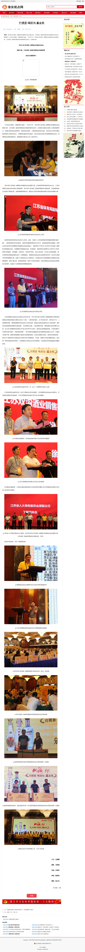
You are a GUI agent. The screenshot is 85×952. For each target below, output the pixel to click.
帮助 (83, 1)
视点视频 (73, 12)
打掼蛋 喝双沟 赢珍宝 (14, 919)
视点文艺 (64, 12)
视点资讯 (11, 12)
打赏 (31, 895)
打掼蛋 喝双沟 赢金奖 (72, 109)
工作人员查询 (42, 947)
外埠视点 (55, 12)
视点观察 (46, 12)
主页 (11, 16)
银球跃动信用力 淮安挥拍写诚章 (16, 931)
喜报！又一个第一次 (12, 912)
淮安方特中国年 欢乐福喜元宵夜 (74, 123)
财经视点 (38, 12)
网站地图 (79, 1)
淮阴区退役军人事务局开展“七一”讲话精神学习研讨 (20, 909)
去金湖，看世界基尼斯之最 (73, 121)
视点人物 (29, 12)
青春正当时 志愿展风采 (43, 933)
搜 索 (80, 6)
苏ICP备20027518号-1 (56, 940)
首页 (4, 12)
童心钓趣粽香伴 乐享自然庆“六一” (46, 925)
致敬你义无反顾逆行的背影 (44, 931)
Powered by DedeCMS (42, 949)
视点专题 (20, 12)
